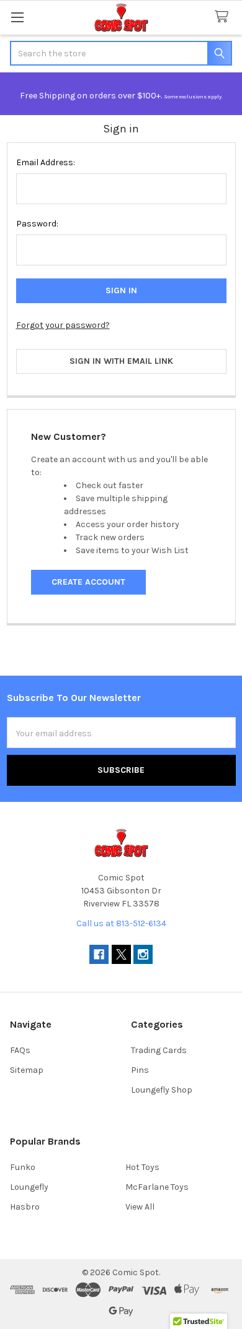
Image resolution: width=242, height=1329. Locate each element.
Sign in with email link (121, 361)
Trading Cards (159, 1050)
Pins (140, 1070)
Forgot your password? (63, 325)
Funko (22, 1167)
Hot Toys (142, 1167)
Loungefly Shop (161, 1090)
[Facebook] (99, 954)
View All (140, 1207)
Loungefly (29, 1187)
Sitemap (26, 1070)
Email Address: (45, 162)
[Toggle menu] (17, 17)
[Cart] (224, 17)
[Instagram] (143, 954)
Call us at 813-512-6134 (121, 923)
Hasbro (25, 1207)
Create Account (88, 582)
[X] (121, 954)
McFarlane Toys (157, 1187)
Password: (37, 223)
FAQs (20, 1050)
